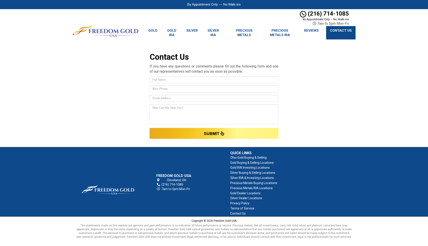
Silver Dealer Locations (246, 198)
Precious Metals (244, 33)
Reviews (311, 31)
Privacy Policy (239, 203)
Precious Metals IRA (280, 33)
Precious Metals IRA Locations (251, 188)
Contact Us (341, 31)
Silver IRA (213, 33)
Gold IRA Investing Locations (250, 167)
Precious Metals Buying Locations (253, 183)
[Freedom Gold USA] (108, 182)
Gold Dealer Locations (245, 193)
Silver (192, 31)
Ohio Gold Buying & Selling (248, 157)
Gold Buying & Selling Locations (252, 162)
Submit (212, 133)
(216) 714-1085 (327, 13)
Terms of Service (242, 208)
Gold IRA (171, 33)
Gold (152, 31)
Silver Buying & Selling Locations (252, 172)
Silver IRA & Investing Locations (252, 178)
